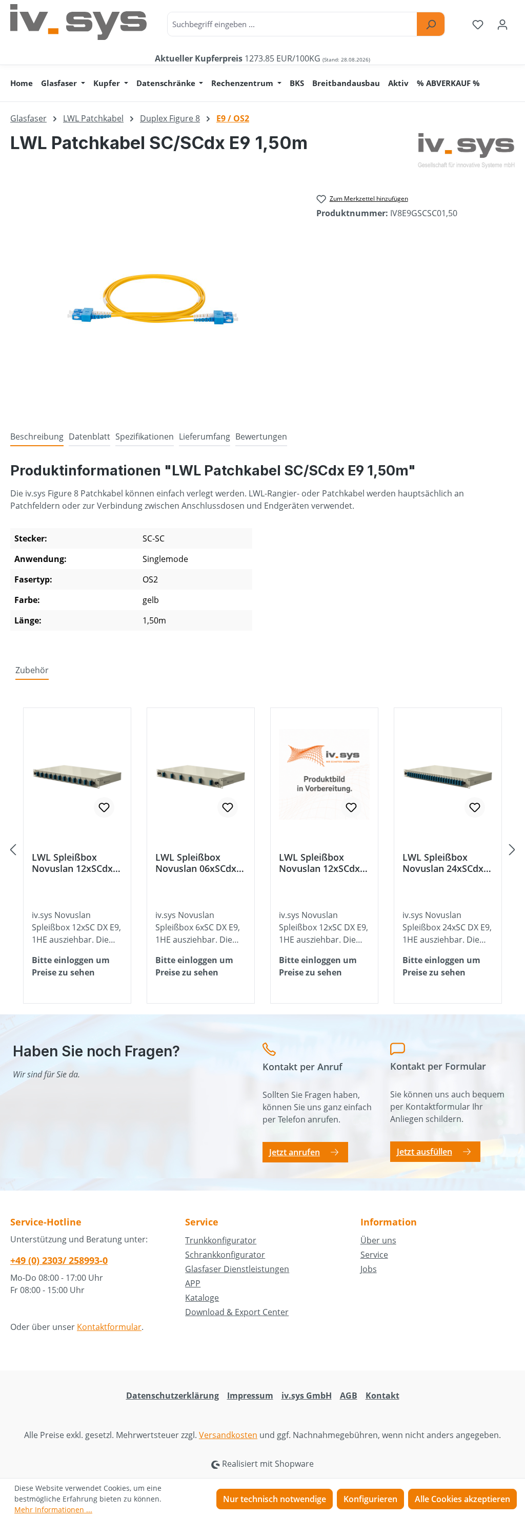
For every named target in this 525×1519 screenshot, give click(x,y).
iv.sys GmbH (306, 1395)
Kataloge (202, 1297)
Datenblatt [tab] (89, 436)
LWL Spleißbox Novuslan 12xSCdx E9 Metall (319, 862)
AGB (348, 1395)
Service (374, 1254)
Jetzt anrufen (294, 1152)
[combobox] (292, 24)
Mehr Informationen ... (53, 1509)
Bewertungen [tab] (261, 436)
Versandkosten (228, 1435)
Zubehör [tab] (32, 670)
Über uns (378, 1240)
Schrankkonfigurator (225, 1254)
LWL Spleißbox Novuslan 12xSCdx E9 (72, 862)
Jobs (368, 1269)
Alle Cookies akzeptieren (462, 1499)
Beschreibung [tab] (37, 436)
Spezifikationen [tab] (144, 436)
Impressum (250, 1395)
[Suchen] (431, 24)
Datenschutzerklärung (172, 1395)
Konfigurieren (370, 1499)
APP (192, 1283)
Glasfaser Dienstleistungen (237, 1269)
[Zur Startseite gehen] (78, 22)
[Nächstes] (512, 849)
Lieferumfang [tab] (204, 436)
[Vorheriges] (13, 849)
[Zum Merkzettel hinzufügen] (104, 807)
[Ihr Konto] (502, 24)
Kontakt (382, 1395)
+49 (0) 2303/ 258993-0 (59, 1260)
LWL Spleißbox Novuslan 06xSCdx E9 (195, 862)
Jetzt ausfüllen (424, 1151)
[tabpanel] (262, 550)
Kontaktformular (109, 1327)
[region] (153, 299)
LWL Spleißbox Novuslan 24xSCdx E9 (442, 862)
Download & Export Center (237, 1312)
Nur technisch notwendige (274, 1499)
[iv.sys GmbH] (466, 151)
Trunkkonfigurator (220, 1240)
